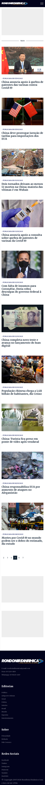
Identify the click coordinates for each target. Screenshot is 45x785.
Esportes (5, 715)
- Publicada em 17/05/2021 (12, 78)
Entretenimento (7, 718)
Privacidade (6, 736)
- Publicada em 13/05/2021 (12, 231)
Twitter (4, 763)
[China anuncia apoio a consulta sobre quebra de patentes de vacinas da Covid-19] (22, 213)
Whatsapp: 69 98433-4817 (11, 675)
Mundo (4, 712)
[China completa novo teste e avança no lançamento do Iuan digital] (22, 318)
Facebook (5, 760)
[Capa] (22, 661)
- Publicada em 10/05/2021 (12, 435)
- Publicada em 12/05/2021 (12, 282)
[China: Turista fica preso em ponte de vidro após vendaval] (22, 417)
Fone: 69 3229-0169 (9, 672)
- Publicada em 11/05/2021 (12, 387)
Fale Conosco (6, 742)
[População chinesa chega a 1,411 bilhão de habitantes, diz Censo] (22, 369)
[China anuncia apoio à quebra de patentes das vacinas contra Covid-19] (22, 60)
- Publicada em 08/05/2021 (12, 534)
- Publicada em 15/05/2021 (12, 180)
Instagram (5, 766)
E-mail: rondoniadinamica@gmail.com (16, 668)
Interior (4, 705)
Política (4, 692)
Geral (4, 699)
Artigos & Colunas (8, 696)
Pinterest (5, 770)
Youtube (5, 773)
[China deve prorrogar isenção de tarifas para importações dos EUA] (22, 111)
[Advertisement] (22, 589)
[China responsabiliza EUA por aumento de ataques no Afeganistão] (22, 465)
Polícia (4, 702)
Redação (5, 739)
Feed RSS (5, 776)
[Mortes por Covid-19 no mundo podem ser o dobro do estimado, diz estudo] (22, 516)
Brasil (4, 708)
